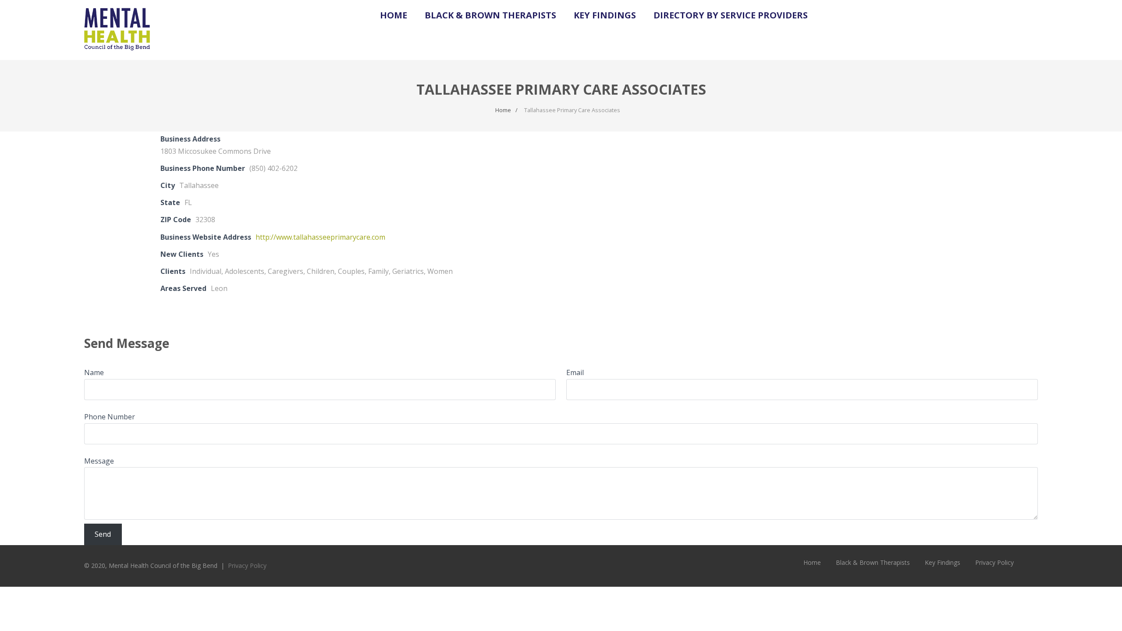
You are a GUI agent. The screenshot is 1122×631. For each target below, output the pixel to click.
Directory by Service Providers (730, 15)
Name (94, 372)
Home (393, 15)
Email (575, 372)
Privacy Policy (247, 565)
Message (99, 461)
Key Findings (605, 15)
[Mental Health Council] (117, 55)
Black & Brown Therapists (490, 15)
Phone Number (109, 417)
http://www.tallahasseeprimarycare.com (320, 237)
